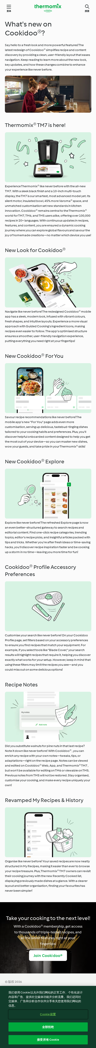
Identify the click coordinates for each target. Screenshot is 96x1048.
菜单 (9, 11)
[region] (48, 1017)
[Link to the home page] (48, 8)
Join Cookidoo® (48, 955)
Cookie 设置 (48, 1014)
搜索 (87, 11)
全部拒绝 (48, 1027)
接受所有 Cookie (48, 1039)
